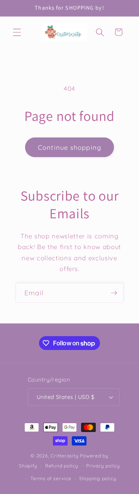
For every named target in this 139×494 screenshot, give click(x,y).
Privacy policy (103, 466)
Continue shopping (69, 147)
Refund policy (61, 466)
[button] (17, 32)
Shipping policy (98, 478)
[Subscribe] (114, 293)
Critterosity (64, 456)
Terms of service (51, 478)
